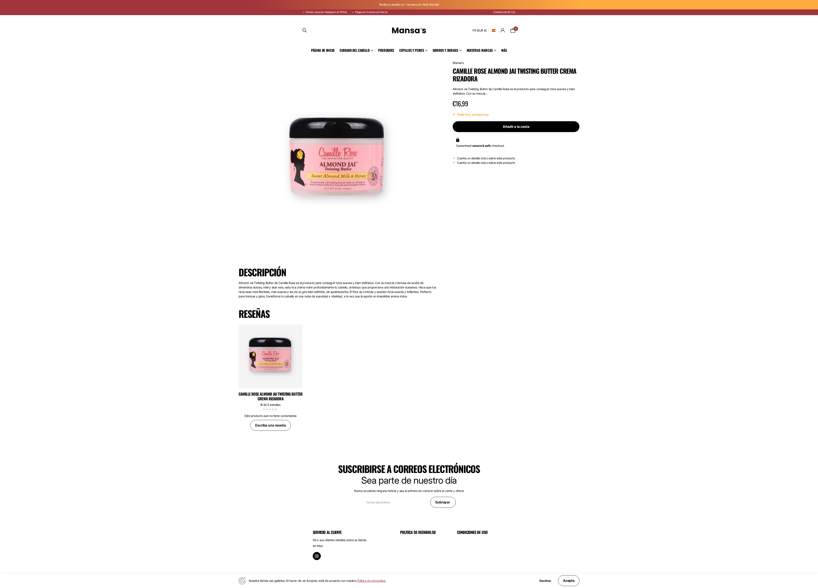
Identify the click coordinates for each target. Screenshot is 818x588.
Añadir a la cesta (516, 126)
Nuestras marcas (480, 50)
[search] (304, 30)
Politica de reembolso (418, 532)
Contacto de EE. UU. (504, 12)
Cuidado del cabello (355, 50)
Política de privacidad (371, 580)
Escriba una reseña (270, 425)
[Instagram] (317, 556)
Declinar (545, 580)
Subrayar (443, 502)
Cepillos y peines (411, 50)
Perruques (386, 50)
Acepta (569, 580)
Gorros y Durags (445, 50)
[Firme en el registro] (503, 30)
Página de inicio (322, 50)
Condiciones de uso (472, 532)
